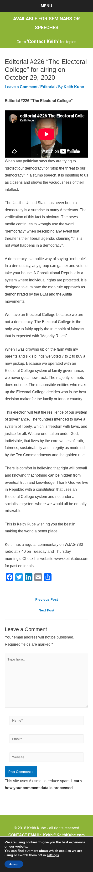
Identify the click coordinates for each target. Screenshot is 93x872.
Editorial (47, 87)
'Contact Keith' (43, 41)
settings (53, 855)
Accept (13, 864)
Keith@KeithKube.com (64, 835)
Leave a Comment (21, 87)
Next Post (46, 610)
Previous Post (46, 599)
